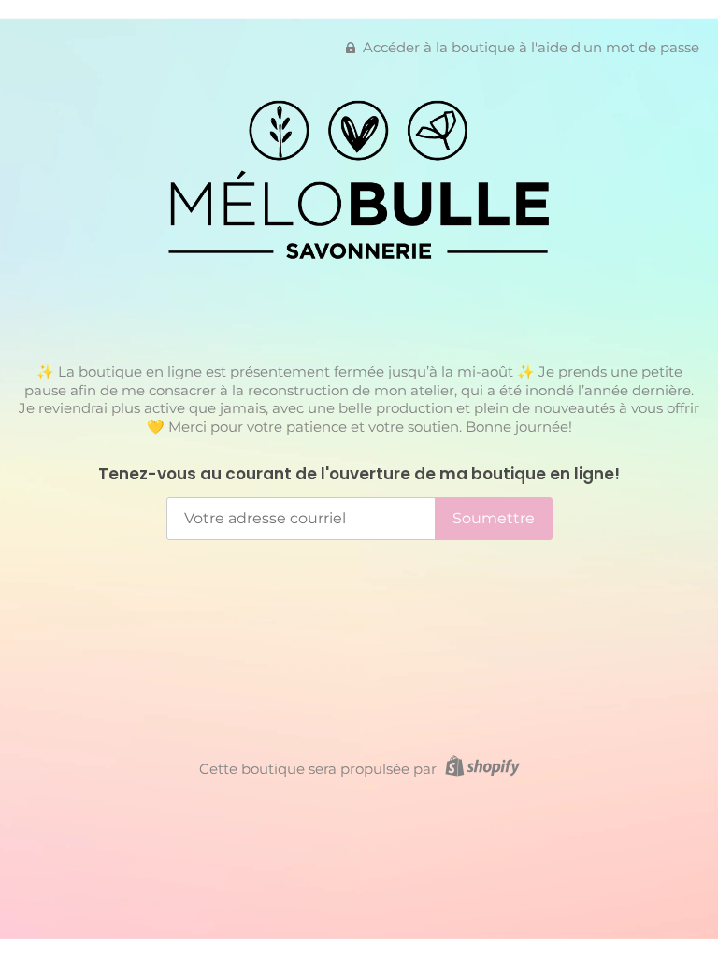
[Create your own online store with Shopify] (480, 769)
